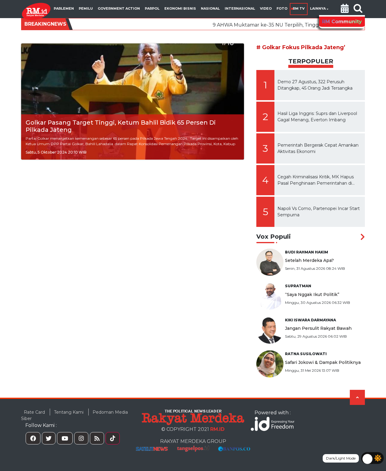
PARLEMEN (64, 8)
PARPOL (152, 8)
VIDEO (266, 8)
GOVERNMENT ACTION (119, 8)
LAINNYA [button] (318, 8)
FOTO (282, 8)
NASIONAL (210, 8)
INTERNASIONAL (240, 8)
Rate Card (34, 412)
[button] (344, 9)
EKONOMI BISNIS (180, 8)
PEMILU (86, 8)
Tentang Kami (69, 412)
